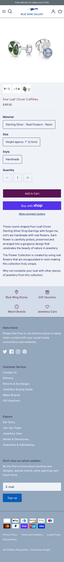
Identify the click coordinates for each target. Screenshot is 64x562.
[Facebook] (11, 352)
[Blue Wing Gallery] (32, 11)
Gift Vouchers (11, 400)
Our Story (9, 422)
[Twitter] (5, 352)
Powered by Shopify (40, 549)
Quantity (8, 170)
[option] (32, 50)
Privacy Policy (10, 534)
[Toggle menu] (4, 11)
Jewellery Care (12, 433)
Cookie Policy (54, 534)
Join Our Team (12, 428)
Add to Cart (32, 193)
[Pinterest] (25, 352)
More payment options (32, 213)
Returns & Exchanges (16, 383)
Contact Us (10, 372)
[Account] (52, 11)
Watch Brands (11, 395)
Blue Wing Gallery (20, 549)
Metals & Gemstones (16, 439)
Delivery (8, 378)
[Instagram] (18, 352)
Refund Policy (10, 539)
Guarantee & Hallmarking (18, 444)
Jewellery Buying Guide (18, 389)
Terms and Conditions (32, 534)
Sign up (12, 498)
